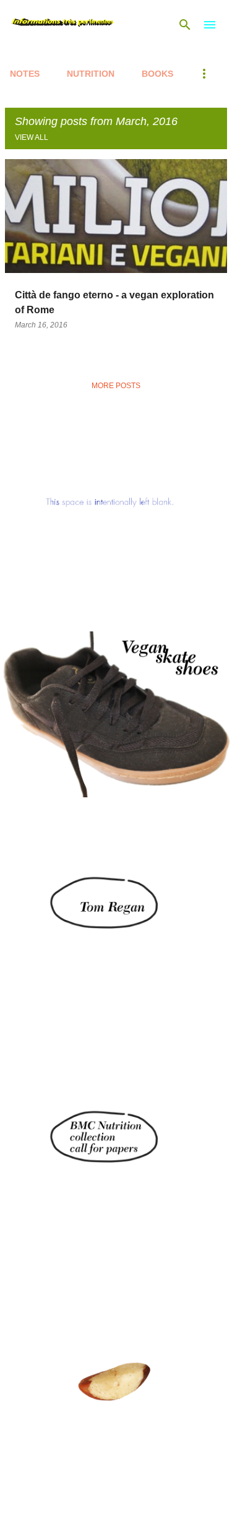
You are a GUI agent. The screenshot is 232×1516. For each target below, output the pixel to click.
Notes (25, 74)
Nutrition (90, 74)
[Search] (185, 25)
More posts (116, 385)
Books (157, 74)
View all (31, 137)
